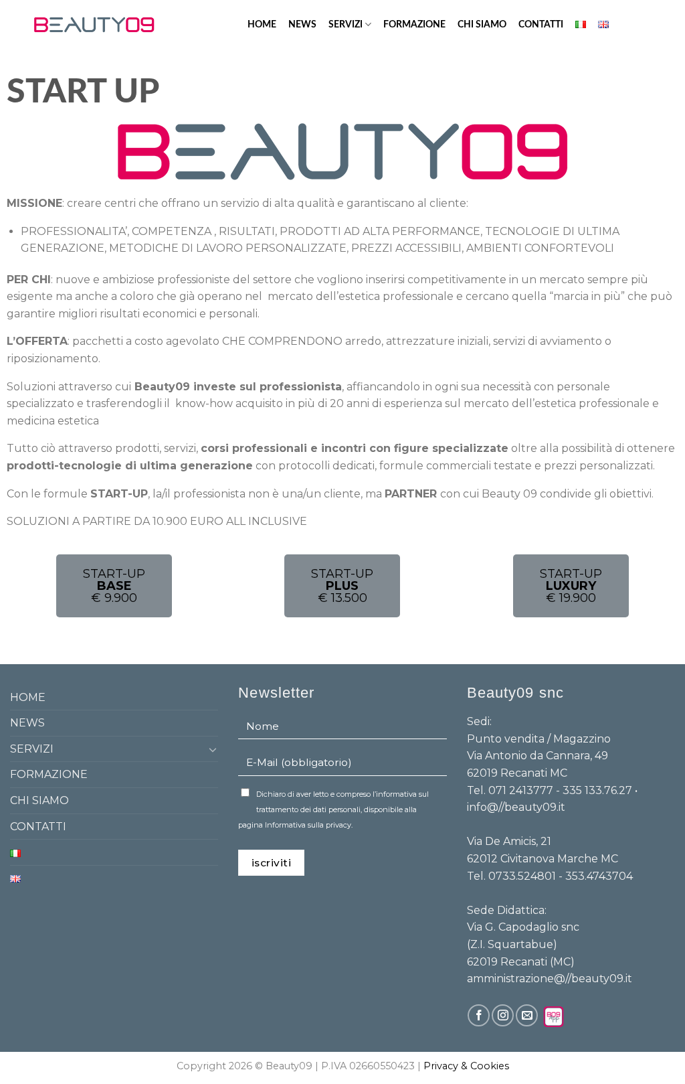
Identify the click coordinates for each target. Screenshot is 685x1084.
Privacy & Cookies (466, 1066)
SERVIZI (345, 24)
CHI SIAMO (482, 24)
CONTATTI (540, 24)
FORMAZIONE (414, 24)
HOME (262, 24)
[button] (114, 585)
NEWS (302, 24)
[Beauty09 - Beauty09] (94, 24)
